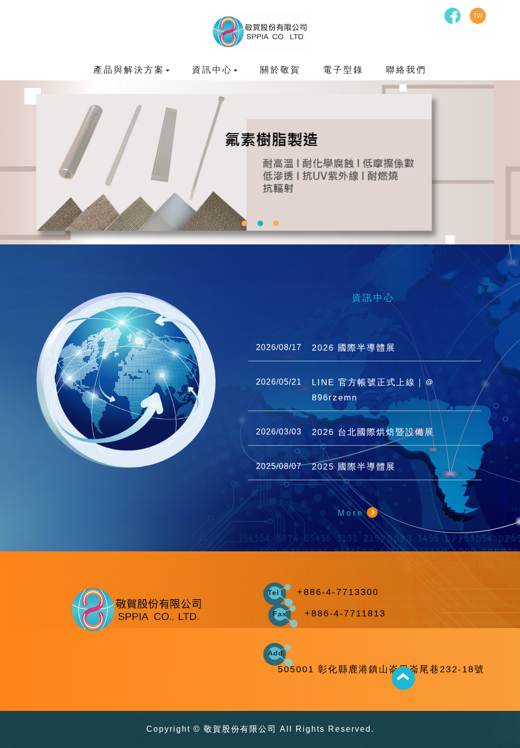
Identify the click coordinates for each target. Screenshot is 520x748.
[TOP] (403, 679)
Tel (273, 592)
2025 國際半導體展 (326, 467)
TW (477, 15)
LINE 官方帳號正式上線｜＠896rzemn (345, 390)
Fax (280, 614)
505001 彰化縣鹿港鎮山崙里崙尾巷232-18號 (381, 669)
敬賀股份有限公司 (260, 32)
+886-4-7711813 (345, 613)
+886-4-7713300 (338, 592)
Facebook (452, 16)
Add (275, 653)
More (351, 513)
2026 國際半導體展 (326, 348)
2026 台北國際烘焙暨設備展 (345, 432)
